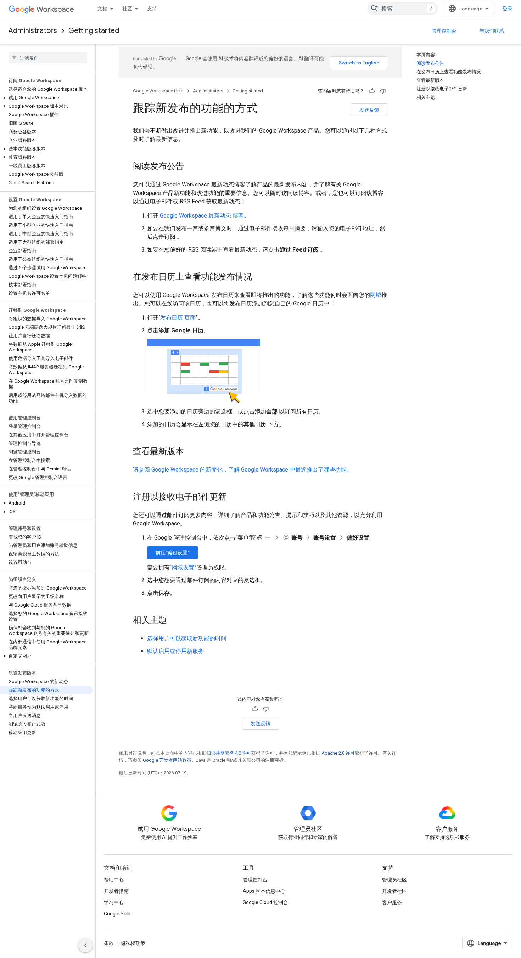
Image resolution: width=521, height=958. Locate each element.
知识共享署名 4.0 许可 (228, 753)
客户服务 (392, 902)
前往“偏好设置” (173, 553)
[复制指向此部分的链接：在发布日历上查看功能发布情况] (259, 277)
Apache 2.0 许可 (338, 753)
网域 (375, 295)
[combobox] (402, 8)
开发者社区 (394, 891)
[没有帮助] (382, 91)
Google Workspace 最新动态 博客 (202, 215)
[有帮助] (372, 91)
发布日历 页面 (178, 317)
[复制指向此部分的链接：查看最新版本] (191, 452)
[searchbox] (48, 57)
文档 (102, 8)
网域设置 (183, 567)
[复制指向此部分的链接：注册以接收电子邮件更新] (233, 497)
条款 (109, 943)
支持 (152, 8)
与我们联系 (491, 31)
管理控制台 (444, 31)
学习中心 (114, 902)
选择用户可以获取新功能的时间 (186, 638)
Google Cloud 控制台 (265, 902)
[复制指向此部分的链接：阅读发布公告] (191, 167)
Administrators (33, 30)
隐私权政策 (133, 943)
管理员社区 (394, 880)
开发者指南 (116, 891)
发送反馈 (369, 110)
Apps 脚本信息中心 (264, 891)
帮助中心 (114, 880)
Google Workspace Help (158, 91)
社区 (127, 8)
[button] (46, 98)
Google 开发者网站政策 (167, 760)
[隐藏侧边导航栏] (85, 945)
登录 (507, 8)
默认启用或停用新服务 (175, 651)
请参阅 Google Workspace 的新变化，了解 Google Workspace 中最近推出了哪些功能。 (242, 469)
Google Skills (118, 914)
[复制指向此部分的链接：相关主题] (174, 620)
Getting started (93, 30)
